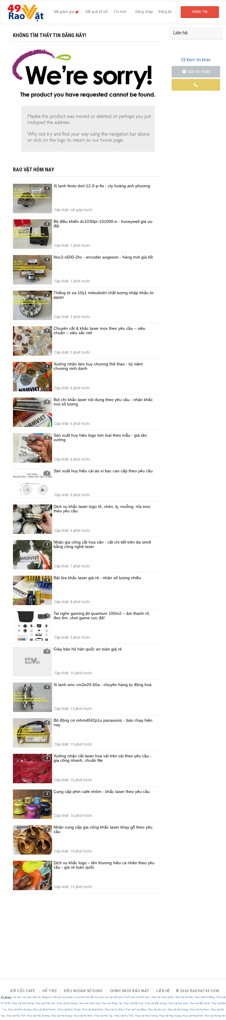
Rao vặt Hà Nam (200, 1009)
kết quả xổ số (121, 997)
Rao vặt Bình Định (93, 1009)
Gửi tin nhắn (198, 71)
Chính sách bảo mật (129, 991)
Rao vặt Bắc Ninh (199, 1003)
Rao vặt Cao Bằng (136, 1009)
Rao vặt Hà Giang (178, 1009)
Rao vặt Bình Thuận (69, 1009)
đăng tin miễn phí (52, 997)
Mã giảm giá (64, 12)
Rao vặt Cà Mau (114, 1009)
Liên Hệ (163, 991)
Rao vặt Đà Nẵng (205, 997)
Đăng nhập (144, 12)
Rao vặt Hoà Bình (193, 1015)
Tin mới (119, 12)
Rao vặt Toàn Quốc (162, 997)
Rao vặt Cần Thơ (45, 1003)
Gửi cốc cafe (22, 991)
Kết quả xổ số (96, 12)
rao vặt (17, 997)
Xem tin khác (198, 59)
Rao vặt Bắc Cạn (134, 1003)
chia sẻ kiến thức (140, 997)
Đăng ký (165, 12)
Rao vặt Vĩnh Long (90, 1003)
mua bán (68, 997)
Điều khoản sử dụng (83, 991)
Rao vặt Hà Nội (184, 997)
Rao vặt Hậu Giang (170, 1015)
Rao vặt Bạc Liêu (178, 1003)
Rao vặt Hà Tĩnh (16, 1015)
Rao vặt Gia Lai (157, 1009)
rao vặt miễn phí (32, 997)
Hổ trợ (49, 991)
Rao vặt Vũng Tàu (112, 1003)
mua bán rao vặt (104, 997)
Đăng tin (199, 12)
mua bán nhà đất (84, 997)
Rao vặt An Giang (67, 1003)
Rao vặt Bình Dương (20, 1009)
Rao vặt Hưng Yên (215, 1015)
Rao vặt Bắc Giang (156, 1003)
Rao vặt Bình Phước (45, 1009)
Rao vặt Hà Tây (103, 1015)
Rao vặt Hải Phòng (23, 1003)
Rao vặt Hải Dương (38, 1015)
